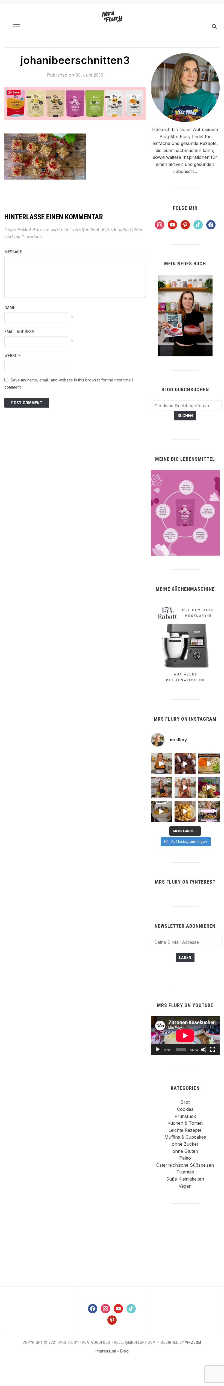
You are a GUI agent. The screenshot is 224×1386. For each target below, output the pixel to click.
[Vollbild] (212, 1049)
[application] (185, 1035)
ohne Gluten (185, 1151)
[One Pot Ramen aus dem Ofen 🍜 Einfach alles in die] (208, 763)
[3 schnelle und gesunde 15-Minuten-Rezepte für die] (161, 787)
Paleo (185, 1158)
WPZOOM (193, 1342)
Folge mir (185, 208)
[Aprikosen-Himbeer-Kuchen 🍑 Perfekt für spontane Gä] (161, 811)
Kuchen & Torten (185, 1123)
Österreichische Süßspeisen (185, 1165)
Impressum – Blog (112, 1351)
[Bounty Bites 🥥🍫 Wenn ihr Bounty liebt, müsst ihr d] (185, 763)
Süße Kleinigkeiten (185, 1179)
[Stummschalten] (204, 1049)
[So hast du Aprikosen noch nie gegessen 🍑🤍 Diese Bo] (185, 787)
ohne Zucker (185, 1144)
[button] (16, 26)
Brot (185, 1102)
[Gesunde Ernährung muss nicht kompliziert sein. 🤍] (208, 811)
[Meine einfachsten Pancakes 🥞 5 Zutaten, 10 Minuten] (208, 787)
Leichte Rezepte (185, 1130)
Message (13, 251)
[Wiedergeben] (158, 1049)
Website (12, 355)
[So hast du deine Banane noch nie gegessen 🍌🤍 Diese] (185, 811)
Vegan (185, 1186)
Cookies (185, 1109)
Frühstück (185, 1116)
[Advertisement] (185, 1244)
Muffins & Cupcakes (185, 1137)
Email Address (19, 331)
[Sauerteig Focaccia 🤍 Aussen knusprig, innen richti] (161, 763)
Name (9, 307)
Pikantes (185, 1172)
